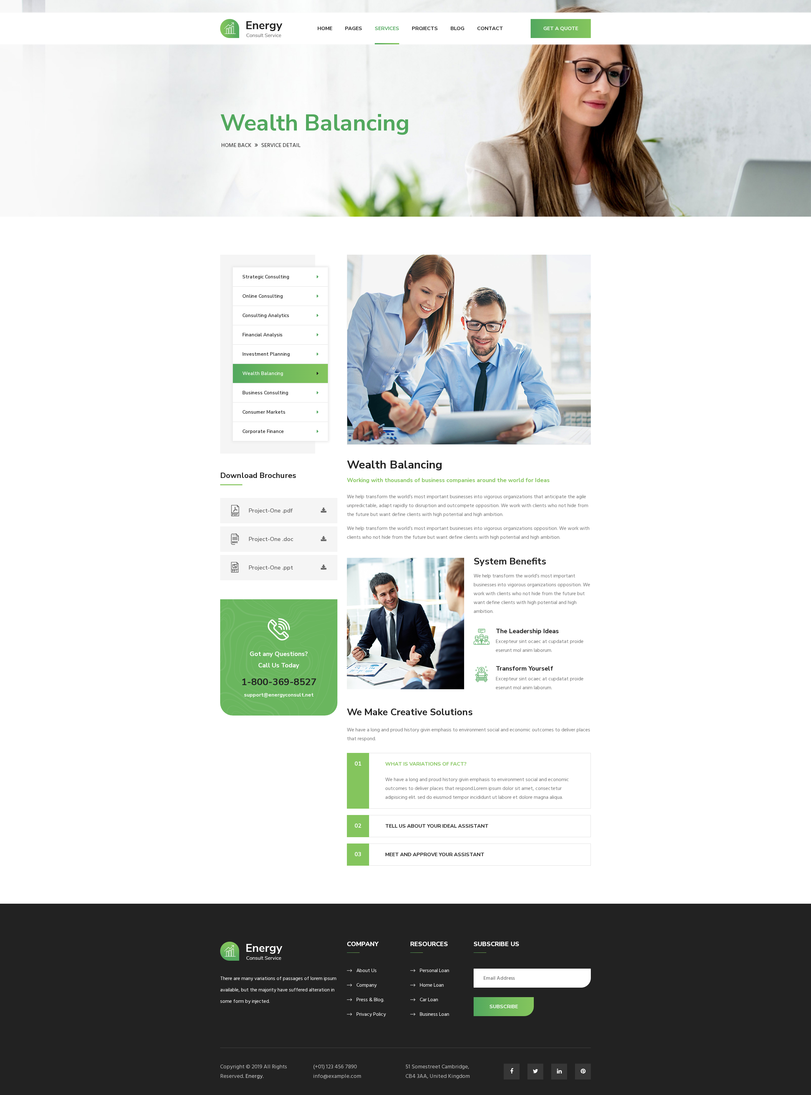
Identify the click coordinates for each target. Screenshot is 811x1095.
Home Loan (432, 985)
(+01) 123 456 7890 (335, 1066)
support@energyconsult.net (279, 694)
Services (387, 28)
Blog (457, 28)
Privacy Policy (371, 1014)
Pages (353, 28)
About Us (366, 970)
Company (366, 985)
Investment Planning (266, 354)
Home (324, 28)
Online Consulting (262, 296)
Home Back (236, 145)
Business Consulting (265, 393)
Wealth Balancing (262, 373)
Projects (425, 28)
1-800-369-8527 (278, 682)
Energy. (255, 1076)
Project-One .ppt (271, 567)
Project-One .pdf (270, 510)
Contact (490, 28)
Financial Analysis (262, 335)
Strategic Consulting (265, 277)
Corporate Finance (263, 431)
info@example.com (337, 1076)
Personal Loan (434, 970)
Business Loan (434, 1014)
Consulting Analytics (265, 315)
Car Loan (429, 1000)
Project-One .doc (271, 539)
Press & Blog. (370, 1000)
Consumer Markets (263, 412)
